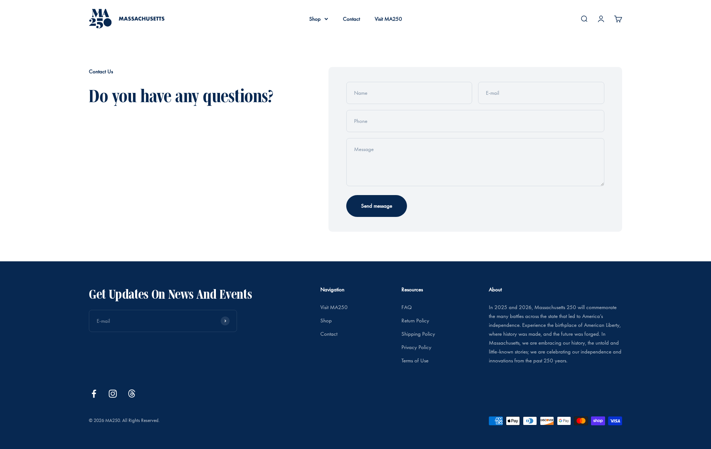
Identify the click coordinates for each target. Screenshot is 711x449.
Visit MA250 (388, 19)
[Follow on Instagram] (113, 394)
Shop (315, 19)
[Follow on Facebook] (94, 394)
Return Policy (415, 320)
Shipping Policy (418, 334)
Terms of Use (414, 360)
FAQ (406, 307)
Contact (351, 19)
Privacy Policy (416, 347)
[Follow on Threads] (132, 394)
